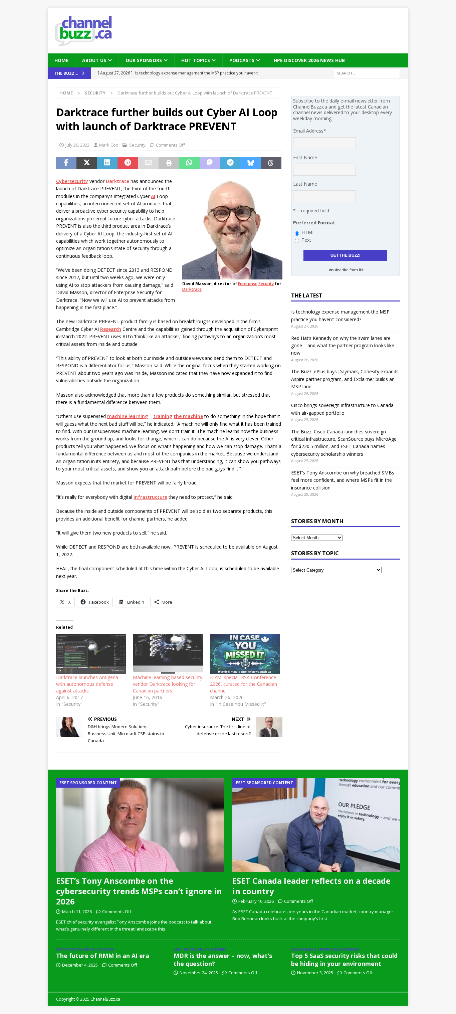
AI (153, 196)
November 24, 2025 (199, 973)
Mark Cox (108, 145)
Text (306, 240)
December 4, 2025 (80, 965)
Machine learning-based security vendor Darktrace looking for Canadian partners (167, 684)
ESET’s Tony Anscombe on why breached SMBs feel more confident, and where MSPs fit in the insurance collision (342, 480)
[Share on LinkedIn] (107, 163)
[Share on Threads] (271, 163)
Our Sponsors (144, 60)
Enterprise (247, 283)
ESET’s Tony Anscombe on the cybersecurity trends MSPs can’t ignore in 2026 (139, 891)
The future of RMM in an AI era (102, 956)
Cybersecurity (72, 181)
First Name (305, 157)
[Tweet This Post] (86, 163)
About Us (94, 60)
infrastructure (150, 497)
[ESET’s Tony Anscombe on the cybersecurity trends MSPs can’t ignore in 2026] (140, 825)
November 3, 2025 (315, 973)
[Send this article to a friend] (148, 163)
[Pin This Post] (128, 163)
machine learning (127, 416)
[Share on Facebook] (66, 163)
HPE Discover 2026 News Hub (309, 60)
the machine (188, 416)
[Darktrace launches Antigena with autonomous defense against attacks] (91, 654)
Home (61, 60)
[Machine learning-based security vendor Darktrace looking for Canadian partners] (168, 654)
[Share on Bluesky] (250, 163)
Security (137, 145)
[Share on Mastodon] (210, 163)
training (162, 416)
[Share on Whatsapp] (189, 163)
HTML (308, 232)
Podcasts (241, 60)
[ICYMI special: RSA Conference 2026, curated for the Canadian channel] (245, 654)
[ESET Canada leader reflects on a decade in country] (316, 825)
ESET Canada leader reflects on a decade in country (311, 885)
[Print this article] (169, 163)
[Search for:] (366, 73)
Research (110, 329)
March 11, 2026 (77, 911)
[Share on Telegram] (230, 163)
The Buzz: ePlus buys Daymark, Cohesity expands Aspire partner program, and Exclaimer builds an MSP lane (345, 379)
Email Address (309, 131)
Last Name (305, 184)
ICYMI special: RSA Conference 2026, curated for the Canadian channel (243, 684)
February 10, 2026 (256, 901)
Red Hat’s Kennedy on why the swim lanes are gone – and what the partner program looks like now (342, 345)
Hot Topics (195, 60)
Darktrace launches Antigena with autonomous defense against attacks (87, 684)
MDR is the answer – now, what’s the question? (223, 959)
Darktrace (192, 289)
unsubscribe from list (345, 269)
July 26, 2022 (77, 145)
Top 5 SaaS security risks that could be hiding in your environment (344, 959)
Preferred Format (314, 222)
